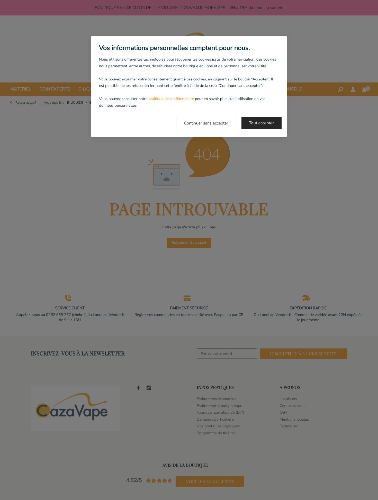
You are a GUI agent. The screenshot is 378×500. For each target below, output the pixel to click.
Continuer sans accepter (206, 123)
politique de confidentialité (171, 99)
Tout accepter (261, 123)
